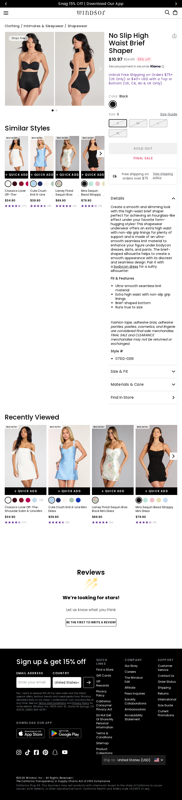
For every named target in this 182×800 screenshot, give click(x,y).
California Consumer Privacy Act (104, 705)
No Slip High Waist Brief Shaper (129, 43)
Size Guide (168, 114)
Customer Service (165, 668)
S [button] (118, 123)
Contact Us (166, 676)
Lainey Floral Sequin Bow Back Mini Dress (64, 193)
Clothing (12, 26)
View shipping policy (163, 175)
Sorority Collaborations (135, 701)
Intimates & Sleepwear (44, 26)
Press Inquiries (135, 693)
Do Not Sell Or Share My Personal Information (104, 721)
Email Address (29, 673)
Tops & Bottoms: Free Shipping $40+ (91, 3)
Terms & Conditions (104, 735)
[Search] (167, 12)
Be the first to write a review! (91, 622)
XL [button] (118, 133)
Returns (163, 693)
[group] (29, 69)
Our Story (131, 666)
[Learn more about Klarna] (162, 66)
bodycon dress (126, 266)
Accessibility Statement (134, 717)
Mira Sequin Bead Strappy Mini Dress (91, 193)
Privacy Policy (80, 703)
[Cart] (174, 12)
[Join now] (88, 682)
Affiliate (130, 688)
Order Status (167, 682)
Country (61, 673)
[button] (8, 183)
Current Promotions (166, 713)
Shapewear (77, 26)
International (167, 699)
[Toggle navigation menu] (6, 12)
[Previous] (6, 3)
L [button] (158, 123)
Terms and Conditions (52, 703)
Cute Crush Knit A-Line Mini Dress (38, 193)
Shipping (164, 688)
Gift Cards (103, 675)
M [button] (137, 123)
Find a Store (104, 670)
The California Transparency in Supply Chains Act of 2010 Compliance (63, 781)
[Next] (175, 3)
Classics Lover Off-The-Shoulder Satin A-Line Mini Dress (15, 193)
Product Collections (104, 751)
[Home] (91, 12)
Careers (130, 672)
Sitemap (102, 743)
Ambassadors (135, 709)
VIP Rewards (102, 683)
